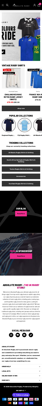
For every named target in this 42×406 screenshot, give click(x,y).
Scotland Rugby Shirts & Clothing (21, 184)
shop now (21, 108)
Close (21, 366)
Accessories (21, 176)
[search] (7, 5)
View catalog (3, 5)
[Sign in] (34, 5)
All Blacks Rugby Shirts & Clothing (21, 152)
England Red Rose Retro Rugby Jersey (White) (13, 96)
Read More (21, 213)
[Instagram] (11, 335)
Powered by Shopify (30, 386)
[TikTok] (31, 335)
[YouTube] (18, 335)
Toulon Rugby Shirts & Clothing (21, 169)
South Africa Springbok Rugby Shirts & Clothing (21, 161)
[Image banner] (21, 36)
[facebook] (24, 335)
